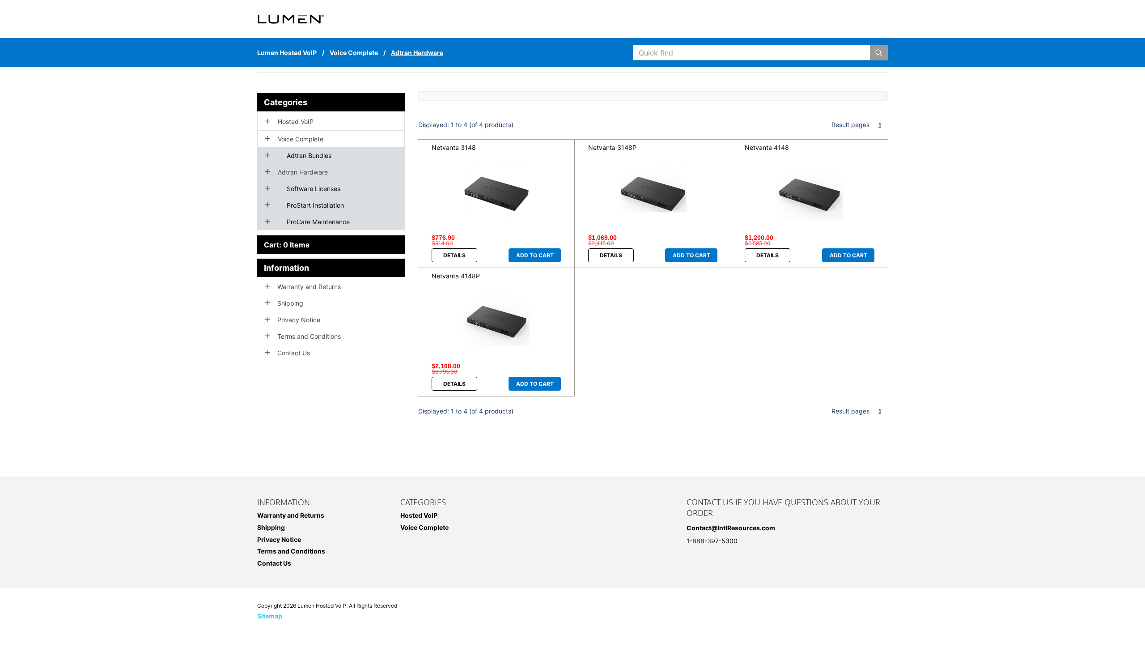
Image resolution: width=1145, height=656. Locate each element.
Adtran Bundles (309, 155)
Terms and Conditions (309, 336)
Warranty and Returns (309, 286)
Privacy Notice (298, 320)
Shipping (290, 303)
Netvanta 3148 (454, 147)
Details (454, 255)
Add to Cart (535, 255)
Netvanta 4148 (767, 147)
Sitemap (269, 616)
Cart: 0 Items (287, 244)
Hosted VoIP (296, 121)
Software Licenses (313, 188)
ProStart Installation (315, 205)
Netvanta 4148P (456, 276)
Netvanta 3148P (612, 147)
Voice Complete (300, 139)
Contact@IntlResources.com (731, 528)
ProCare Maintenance (318, 222)
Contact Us (293, 353)
